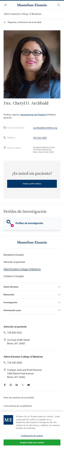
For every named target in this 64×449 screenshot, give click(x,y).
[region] (32, 430)
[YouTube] (28, 385)
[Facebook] (5, 385)
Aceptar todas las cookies (32, 442)
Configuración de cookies (32, 436)
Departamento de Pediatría (33, 114)
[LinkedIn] (16, 385)
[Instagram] (11, 385)
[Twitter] (22, 385)
